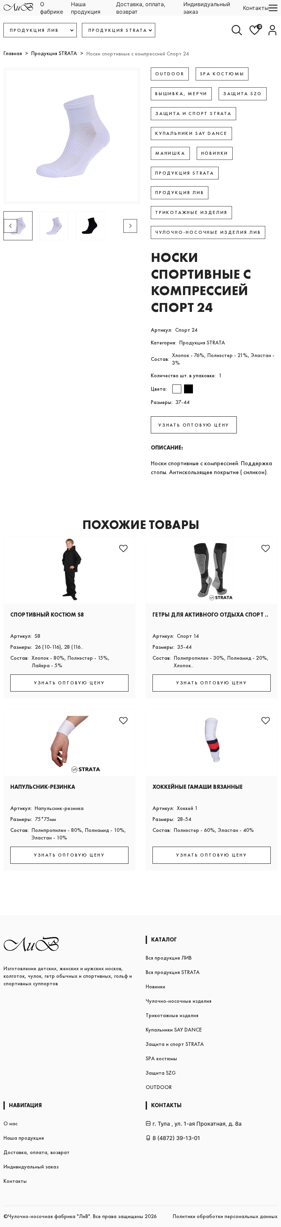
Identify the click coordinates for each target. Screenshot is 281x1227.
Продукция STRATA (54, 53)
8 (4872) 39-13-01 (176, 1138)
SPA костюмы (161, 1058)
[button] (130, 226)
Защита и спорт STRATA (175, 1044)
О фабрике (51, 8)
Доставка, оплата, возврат (140, 8)
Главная (12, 53)
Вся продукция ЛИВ (169, 957)
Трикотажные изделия (172, 1015)
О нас (10, 1123)
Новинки (155, 986)
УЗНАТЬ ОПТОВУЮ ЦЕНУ (193, 425)
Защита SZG (161, 1072)
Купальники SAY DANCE (174, 1029)
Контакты (256, 7)
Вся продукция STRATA (173, 972)
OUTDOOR (159, 1087)
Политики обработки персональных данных (225, 1216)
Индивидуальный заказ (206, 8)
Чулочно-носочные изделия (178, 1000)
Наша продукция (85, 8)
